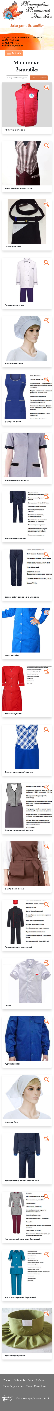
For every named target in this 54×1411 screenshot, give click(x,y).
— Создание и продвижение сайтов (32, 1398)
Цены (29, 1386)
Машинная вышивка (39, 78)
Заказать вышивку (27, 25)
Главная (7, 1380)
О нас (31, 1380)
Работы (40, 1380)
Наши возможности (13, 1386)
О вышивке (19, 1380)
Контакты (40, 1386)
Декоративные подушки (17, 78)
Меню (16, 53)
